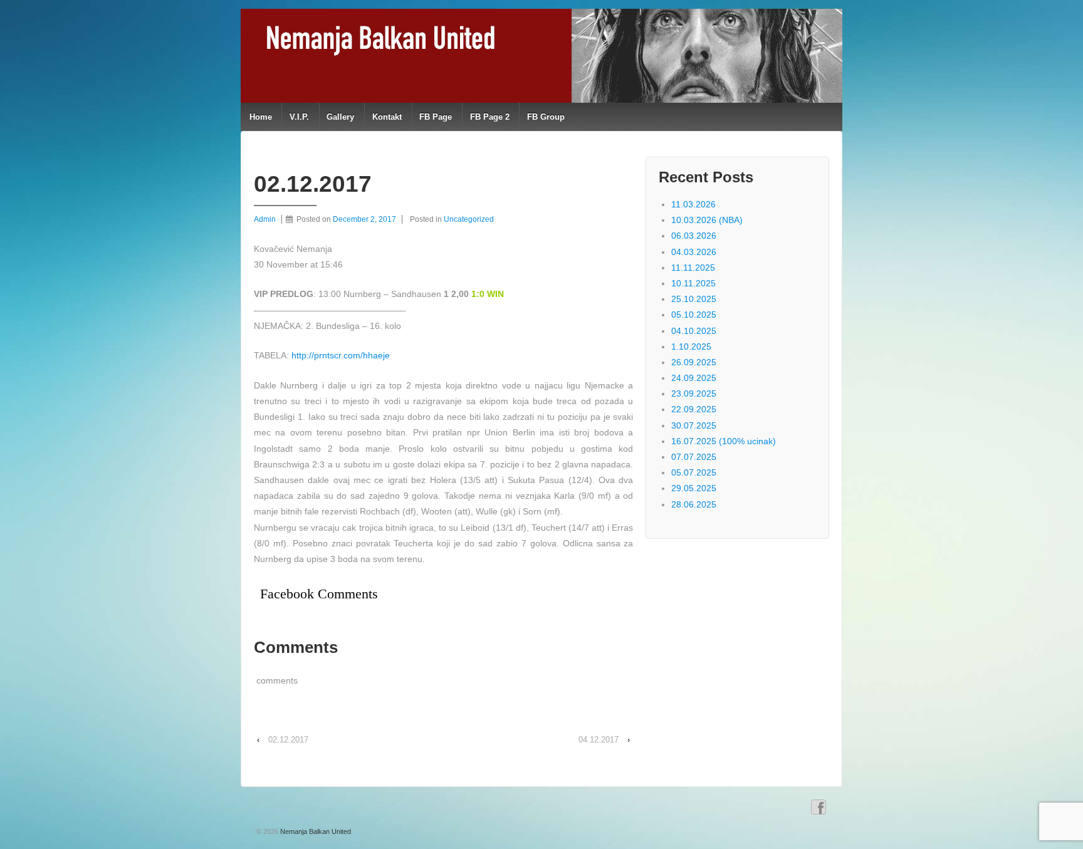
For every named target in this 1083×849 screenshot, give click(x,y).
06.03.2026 (693, 236)
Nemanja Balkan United (314, 831)
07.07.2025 (693, 457)
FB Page (435, 117)
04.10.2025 (693, 331)
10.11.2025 (693, 283)
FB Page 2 (490, 117)
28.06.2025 (693, 504)
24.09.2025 (693, 378)
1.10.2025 (691, 346)
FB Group (546, 117)
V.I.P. (299, 117)
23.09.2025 (693, 393)
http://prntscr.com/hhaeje (340, 355)
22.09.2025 (693, 409)
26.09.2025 (693, 362)
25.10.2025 (693, 299)
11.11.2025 (693, 268)
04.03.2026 (693, 252)
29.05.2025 (693, 488)
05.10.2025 (693, 315)
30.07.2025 (693, 425)
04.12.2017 (598, 739)
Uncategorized (469, 219)
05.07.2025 (693, 472)
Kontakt (387, 117)
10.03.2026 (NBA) (707, 220)
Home (260, 117)
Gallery (340, 117)
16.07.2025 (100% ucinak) (723, 441)
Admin (265, 219)
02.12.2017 (288, 739)
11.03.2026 (693, 204)
